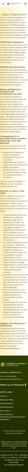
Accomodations (6, 403)
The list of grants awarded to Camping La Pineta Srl (14, 432)
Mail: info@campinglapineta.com (11, 379)
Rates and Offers (7, 400)
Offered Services (6, 407)
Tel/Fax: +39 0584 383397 (8, 376)
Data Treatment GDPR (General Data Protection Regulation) (12, 417)
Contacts (3, 396)
